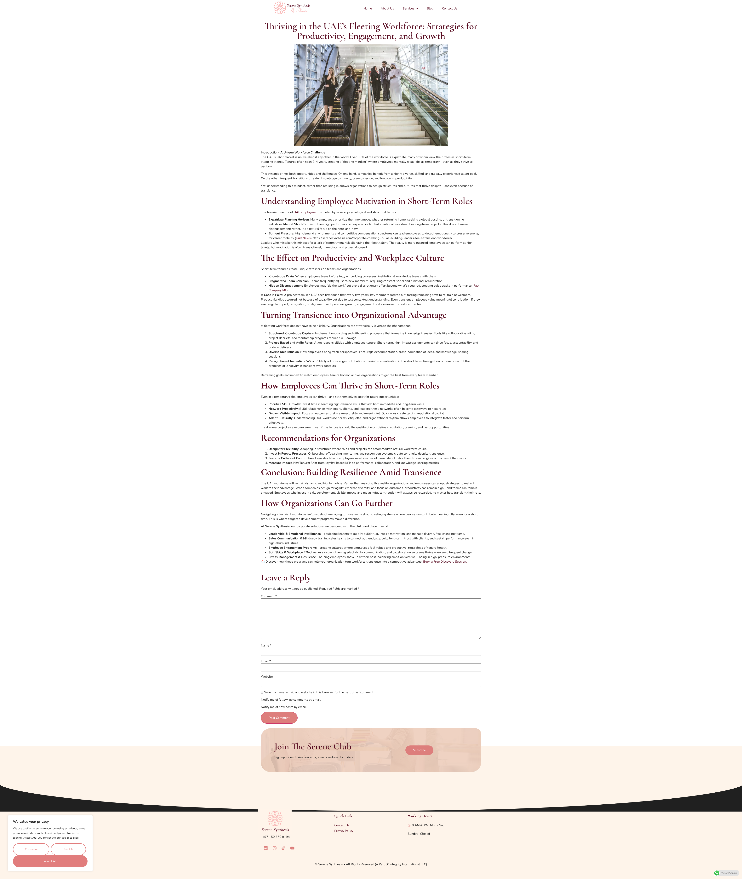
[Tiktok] (283, 848)
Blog (430, 8)
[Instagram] (274, 848)
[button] (410, 8)
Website (267, 676)
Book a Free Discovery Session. (444, 562)
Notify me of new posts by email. (284, 707)
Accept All (50, 861)
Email (266, 661)
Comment (269, 596)
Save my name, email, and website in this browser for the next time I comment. (319, 692)
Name (266, 645)
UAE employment (306, 212)
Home (367, 8)
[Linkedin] (266, 848)
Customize (31, 849)
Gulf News (303, 238)
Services (408, 8)
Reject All (68, 849)
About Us (387, 8)
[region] (50, 843)
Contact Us (449, 8)
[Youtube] (292, 848)
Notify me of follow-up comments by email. (291, 699)
